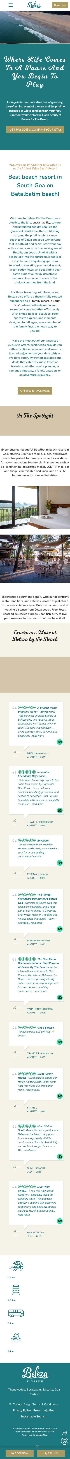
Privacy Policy (22, 1410)
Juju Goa (48, 1410)
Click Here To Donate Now (35, 1434)
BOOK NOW (21, 1453)
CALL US (53, 1453)
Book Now (60, 5)
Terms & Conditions (45, 1404)
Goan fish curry (48, 614)
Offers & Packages (35, 391)
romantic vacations (55, 458)
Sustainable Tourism (33, 1417)
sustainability (41, 223)
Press (37, 1410)
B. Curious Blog (19, 1404)
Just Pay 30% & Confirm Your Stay (35, 130)
